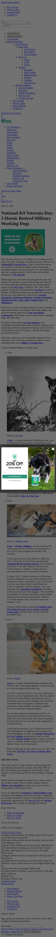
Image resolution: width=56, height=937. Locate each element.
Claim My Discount (15, 476)
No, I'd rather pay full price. (14, 480)
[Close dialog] (53, 449)
